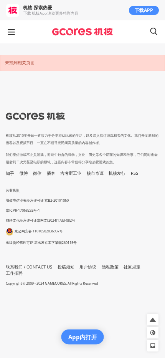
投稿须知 (66, 267)
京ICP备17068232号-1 (23, 210)
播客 (51, 173)
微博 (24, 173)
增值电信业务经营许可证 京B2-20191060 (37, 200)
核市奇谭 (95, 173)
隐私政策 (110, 267)
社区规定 (132, 267)
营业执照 (13, 190)
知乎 (10, 173)
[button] (152, 319)
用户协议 (87, 267)
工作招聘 (14, 273)
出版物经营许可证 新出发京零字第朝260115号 (41, 242)
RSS (134, 173)
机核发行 (117, 173)
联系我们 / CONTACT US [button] (29, 267)
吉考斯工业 (70, 173)
